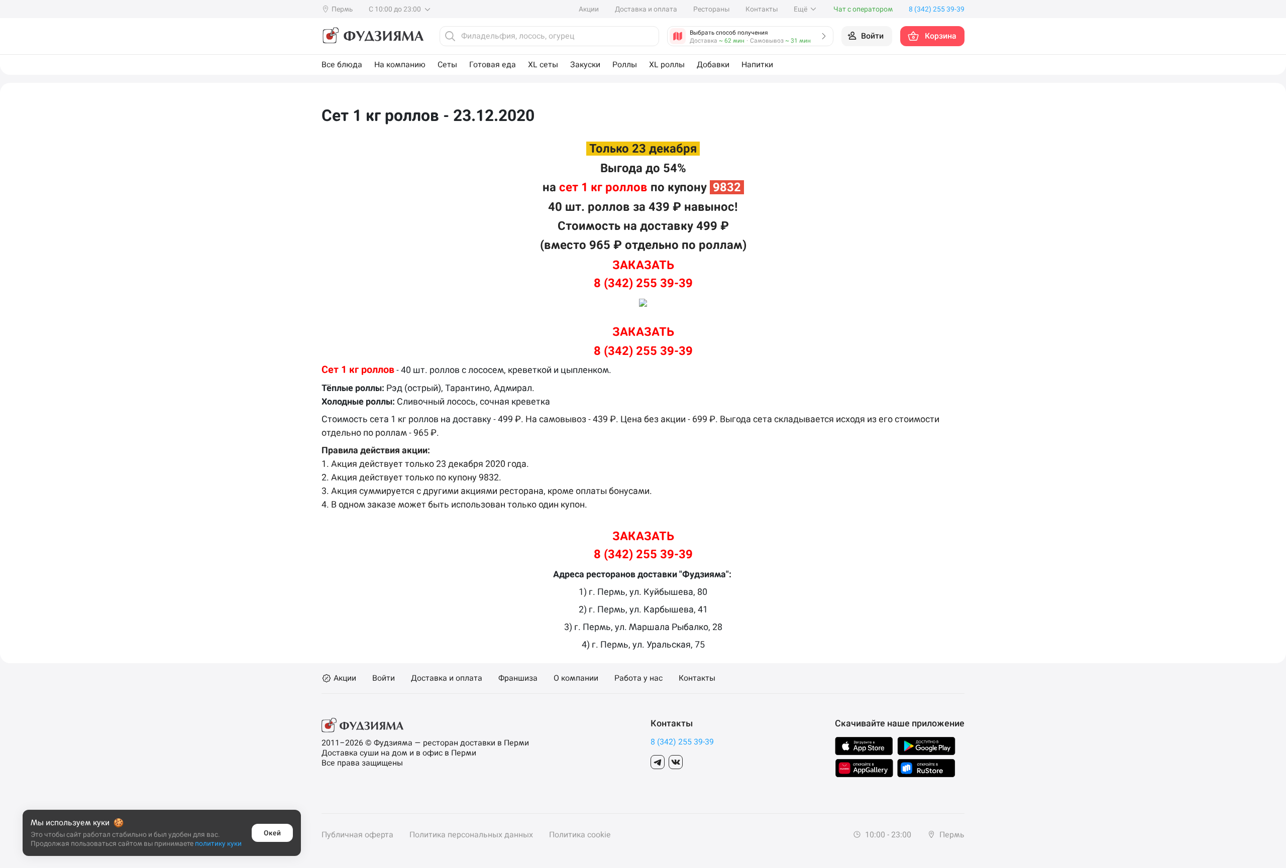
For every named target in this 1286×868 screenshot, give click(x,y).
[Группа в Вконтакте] (676, 762)
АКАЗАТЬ (643, 265)
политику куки (218, 843)
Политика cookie (579, 835)
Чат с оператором (863, 9)
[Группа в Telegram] (658, 762)
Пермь (950, 834)
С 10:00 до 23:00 (395, 9)
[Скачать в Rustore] (926, 768)
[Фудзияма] (372, 36)
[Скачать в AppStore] (864, 746)
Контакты (761, 9)
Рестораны (711, 9)
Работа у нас (638, 678)
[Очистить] (648, 36)
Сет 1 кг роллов (358, 369)
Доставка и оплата (646, 9)
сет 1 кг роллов (603, 187)
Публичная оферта (357, 835)
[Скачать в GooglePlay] (926, 746)
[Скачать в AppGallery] (864, 768)
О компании (576, 678)
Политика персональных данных (471, 835)
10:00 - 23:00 (887, 834)
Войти (383, 678)
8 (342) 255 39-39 (643, 283)
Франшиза (518, 678)
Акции (589, 9)
